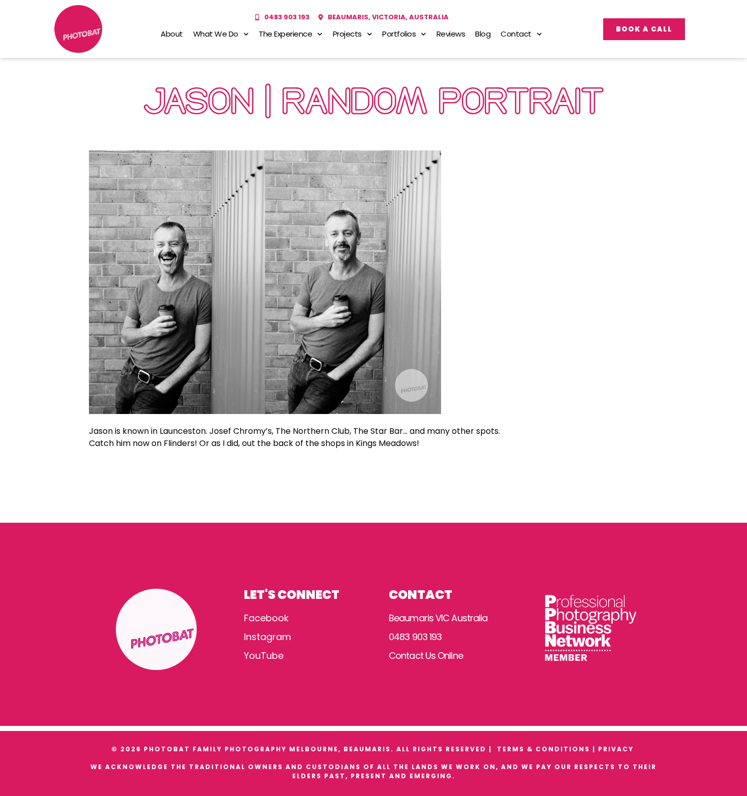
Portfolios (399, 33)
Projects (347, 33)
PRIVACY (617, 749)
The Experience (285, 33)
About (172, 33)
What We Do (215, 33)
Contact (516, 33)
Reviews (451, 33)
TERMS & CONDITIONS (543, 749)
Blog (482, 33)
